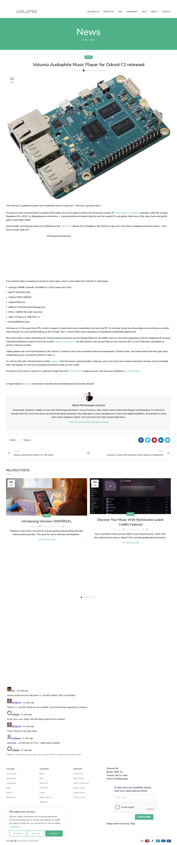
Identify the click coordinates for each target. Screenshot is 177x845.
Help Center (78, 778)
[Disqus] (88, 644)
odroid (13, 440)
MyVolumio (11, 778)
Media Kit (44, 787)
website (55, 361)
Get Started (11, 773)
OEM (42, 778)
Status (9, 792)
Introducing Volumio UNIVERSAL (47, 521)
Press (42, 792)
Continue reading (46, 540)
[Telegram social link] (167, 440)
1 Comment (59, 526)
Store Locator (79, 787)
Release (27, 440)
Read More (14, 826)
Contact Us (78, 773)
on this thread (132, 371)
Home (85, 40)
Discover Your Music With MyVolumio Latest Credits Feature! (130, 522)
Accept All (54, 833)
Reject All (36, 833)
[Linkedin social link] (161, 440)
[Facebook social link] (141, 440)
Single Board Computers (126, 212)
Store (8, 787)
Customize (17, 833)
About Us (44, 783)
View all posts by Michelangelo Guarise (88, 422)
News (92, 40)
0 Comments (142, 529)
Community (11, 783)
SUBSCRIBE (144, 817)
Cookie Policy (79, 792)
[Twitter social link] (147, 440)
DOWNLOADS (75, 371)
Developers (11, 797)
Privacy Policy (79, 797)
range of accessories (65, 341)
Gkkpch (27, 383)
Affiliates (44, 802)
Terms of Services (81, 783)
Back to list (88, 453)
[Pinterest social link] (154, 440)
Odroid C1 (66, 226)
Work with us (45, 797)
